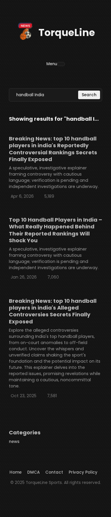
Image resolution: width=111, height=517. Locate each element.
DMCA (33, 472)
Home (15, 472)
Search (89, 95)
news (14, 441)
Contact (54, 472)
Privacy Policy (83, 472)
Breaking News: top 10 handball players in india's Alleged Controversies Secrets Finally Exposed (52, 311)
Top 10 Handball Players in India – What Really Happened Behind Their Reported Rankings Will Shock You (55, 230)
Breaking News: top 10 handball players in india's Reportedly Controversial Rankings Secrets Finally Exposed (53, 149)
